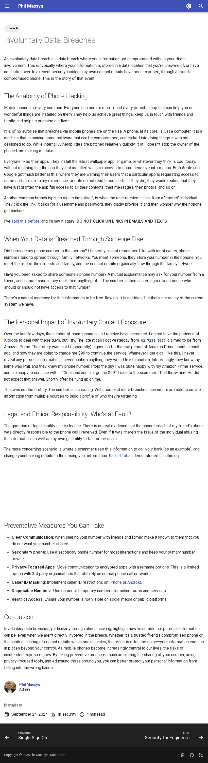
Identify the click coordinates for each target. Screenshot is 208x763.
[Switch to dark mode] (189, 6)
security (69, 714)
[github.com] (192, 755)
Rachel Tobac (120, 455)
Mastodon (57, 755)
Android (134, 582)
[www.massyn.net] (201, 755)
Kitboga (11, 340)
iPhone (115, 582)
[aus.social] (183, 755)
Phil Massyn (29, 684)
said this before (25, 221)
